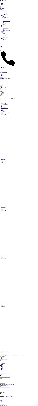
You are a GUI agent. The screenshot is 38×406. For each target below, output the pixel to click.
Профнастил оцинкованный (5, 28)
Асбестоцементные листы (5, 14)
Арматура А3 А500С (5, 11)
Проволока (2, 25)
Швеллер (2, 38)
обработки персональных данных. (3, 405)
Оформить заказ (1, 400)
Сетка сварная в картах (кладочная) (6, 30)
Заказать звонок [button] (1, 77)
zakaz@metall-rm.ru (2, 8)
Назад (3, 16)
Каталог (2, 3)
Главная (1, 78)
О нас (2, 74)
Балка (2, 15)
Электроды (4, 41)
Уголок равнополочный (5, 37)
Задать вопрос (1, 91)
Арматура (2, 10)
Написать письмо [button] (6, 359)
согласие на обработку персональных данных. (9, 375)
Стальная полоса (3, 31)
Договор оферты (3, 363)
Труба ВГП (4, 33)
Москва (1, 9)
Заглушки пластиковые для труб (4, 17)
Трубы (2, 32)
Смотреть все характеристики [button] (3, 87)
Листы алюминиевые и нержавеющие (6, 21)
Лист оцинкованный (5, 19)
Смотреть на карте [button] (2, 360)
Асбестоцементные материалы (4, 13)
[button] (19, 2)
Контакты (2, 75)
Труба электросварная (5, 34)
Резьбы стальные (4, 24)
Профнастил (2, 26)
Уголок (5, 78)
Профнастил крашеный (5, 27)
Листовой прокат (3, 18)
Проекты (2, 362)
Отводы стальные (4, 23)
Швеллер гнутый (4, 39)
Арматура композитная (5, 12)
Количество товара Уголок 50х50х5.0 (4, 90)
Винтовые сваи (3, 369)
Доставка (2, 4)
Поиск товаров (1, 0)
